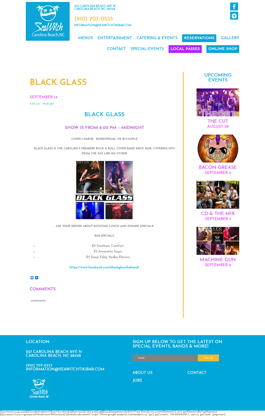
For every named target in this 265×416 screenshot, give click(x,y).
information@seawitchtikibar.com (103, 25)
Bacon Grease (218, 167)
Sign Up (208, 358)
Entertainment (115, 38)
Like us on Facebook (234, 6)
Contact (116, 49)
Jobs (137, 381)
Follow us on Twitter (234, 15)
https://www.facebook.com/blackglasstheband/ (104, 267)
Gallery (230, 38)
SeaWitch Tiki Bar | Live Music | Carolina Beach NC (48, 21)
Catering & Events (157, 38)
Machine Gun (218, 260)
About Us (142, 373)
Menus (85, 38)
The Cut (218, 121)
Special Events (147, 49)
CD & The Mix (218, 213)
